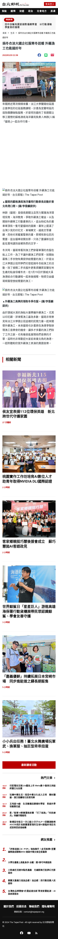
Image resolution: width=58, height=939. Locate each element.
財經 (21, 11)
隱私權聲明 (48, 906)
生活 (12, 33)
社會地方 (42, 11)
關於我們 (9, 906)
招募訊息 (21, 906)
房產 (53, 11)
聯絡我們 (34, 906)
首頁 (4, 33)
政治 (30, 11)
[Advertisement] (29, 155)
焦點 (4, 11)
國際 (13, 11)
